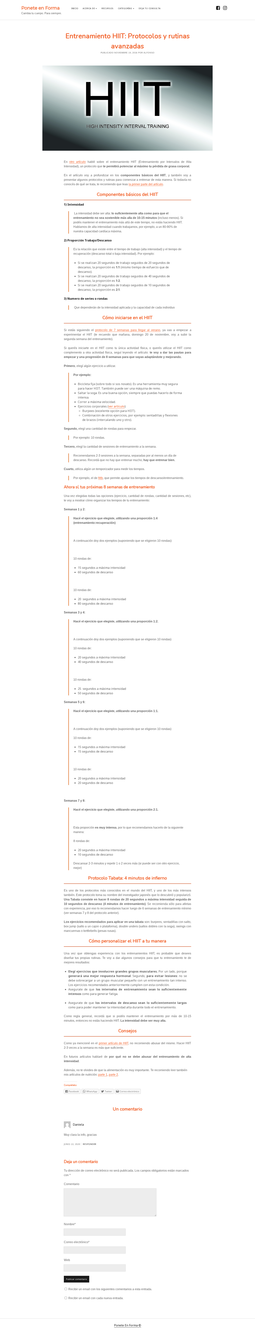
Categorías (125, 8)
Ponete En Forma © (127, 1325)
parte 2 (113, 1074)
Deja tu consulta (149, 8)
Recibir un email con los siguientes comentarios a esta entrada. (110, 1289)
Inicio (74, 8)
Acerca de (89, 8)
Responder (89, 1144)
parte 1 (102, 1074)
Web (67, 1260)
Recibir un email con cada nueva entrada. (95, 1298)
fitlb (100, 478)
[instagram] (225, 8)
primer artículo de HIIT (113, 1043)
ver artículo (116, 406)
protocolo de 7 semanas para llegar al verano (127, 330)
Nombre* (70, 1224)
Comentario (71, 1184)
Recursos (107, 8)
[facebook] (218, 8)
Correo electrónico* (76, 1242)
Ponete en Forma (40, 8)
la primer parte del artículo (146, 184)
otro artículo (77, 161)
